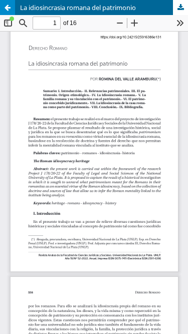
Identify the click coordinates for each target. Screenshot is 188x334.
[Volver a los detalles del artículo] (7, 7)
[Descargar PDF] (180, 7)
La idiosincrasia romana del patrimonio (78, 7)
